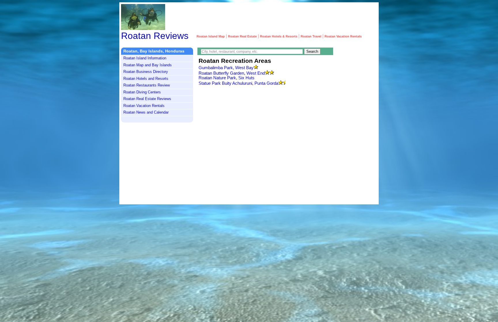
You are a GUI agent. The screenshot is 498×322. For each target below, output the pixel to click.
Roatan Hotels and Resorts (145, 78)
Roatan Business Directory (145, 71)
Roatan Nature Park (217, 78)
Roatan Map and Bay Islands (147, 65)
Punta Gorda (266, 83)
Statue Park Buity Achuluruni (225, 83)
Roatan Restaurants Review (146, 85)
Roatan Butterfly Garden (221, 73)
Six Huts (246, 78)
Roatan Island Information (144, 58)
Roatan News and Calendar (146, 112)
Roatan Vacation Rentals (144, 105)
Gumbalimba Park (216, 67)
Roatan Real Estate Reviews (147, 99)
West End (255, 73)
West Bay (244, 67)
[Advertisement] (272, 17)
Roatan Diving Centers (142, 92)
